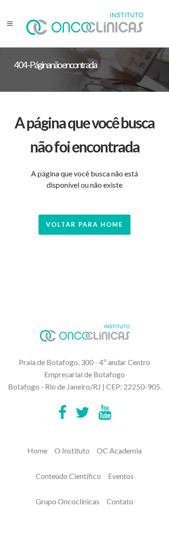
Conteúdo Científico (68, 475)
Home (37, 450)
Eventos (121, 475)
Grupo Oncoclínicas (68, 501)
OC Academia (119, 450)
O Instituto (72, 450)
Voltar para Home (84, 224)
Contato (120, 501)
